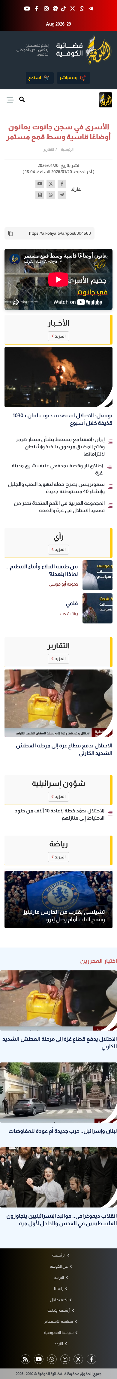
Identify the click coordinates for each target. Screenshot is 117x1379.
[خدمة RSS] (25, 1359)
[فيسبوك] (62, 184)
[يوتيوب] (39, 184)
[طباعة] (39, 195)
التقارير (49, 149)
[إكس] (50, 184)
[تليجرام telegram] (91, 8)
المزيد (60, 336)
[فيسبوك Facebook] (37, 8)
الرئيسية (67, 149)
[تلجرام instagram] (65, 1359)
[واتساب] (50, 195)
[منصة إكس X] (72, 8)
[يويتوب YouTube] (27, 8)
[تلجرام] (62, 195)
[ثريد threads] (55, 8)
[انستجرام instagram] (47, 8)
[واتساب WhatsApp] (82, 8)
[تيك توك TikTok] (64, 8)
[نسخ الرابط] (10, 233)
